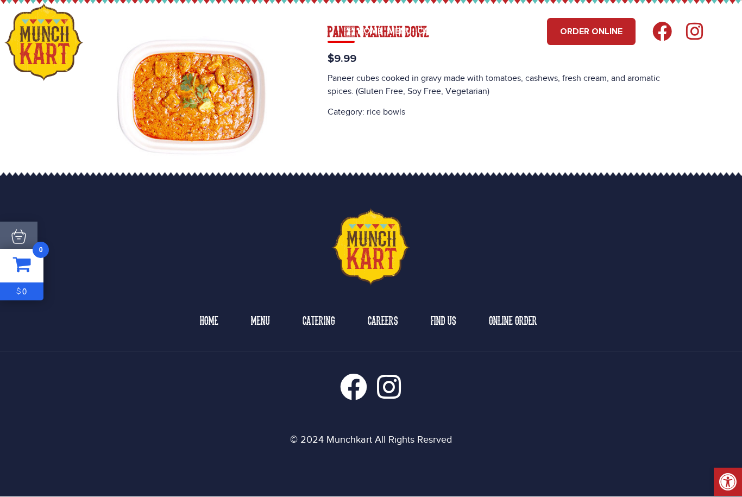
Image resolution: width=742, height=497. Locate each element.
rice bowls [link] (386, 112)
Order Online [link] (591, 31)
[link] (728, 482)
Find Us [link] (525, 31)
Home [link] (369, 31)
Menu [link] (400, 31)
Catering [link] (438, 31)
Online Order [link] (513, 320)
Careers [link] (484, 31)
